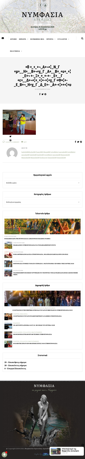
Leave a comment (12, 142)
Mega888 (46, 152)
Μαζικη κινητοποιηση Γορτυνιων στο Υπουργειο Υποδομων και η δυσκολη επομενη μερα (45, 274)
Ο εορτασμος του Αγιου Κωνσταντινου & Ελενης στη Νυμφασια (37, 316)
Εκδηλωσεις (17, 332)
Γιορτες (33, 308)
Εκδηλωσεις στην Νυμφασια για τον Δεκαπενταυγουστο (34, 245)
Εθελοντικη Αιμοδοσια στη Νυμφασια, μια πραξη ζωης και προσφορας (40, 254)
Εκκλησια (23, 314)
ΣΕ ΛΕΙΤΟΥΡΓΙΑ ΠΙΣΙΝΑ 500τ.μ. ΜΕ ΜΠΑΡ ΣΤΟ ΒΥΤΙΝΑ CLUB (34, 325)
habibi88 (24, 152)
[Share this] (39, 94)
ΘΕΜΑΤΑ (22, 39)
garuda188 (63, 152)
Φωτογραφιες (50, 308)
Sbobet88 (32, 152)
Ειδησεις (16, 323)
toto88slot (55, 152)
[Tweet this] (42, 94)
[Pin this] (45, 94)
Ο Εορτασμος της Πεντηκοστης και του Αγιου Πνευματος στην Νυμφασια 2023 (42, 310)
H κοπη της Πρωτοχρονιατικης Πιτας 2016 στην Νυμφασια (35, 343)
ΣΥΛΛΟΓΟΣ (62, 39)
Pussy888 (39, 152)
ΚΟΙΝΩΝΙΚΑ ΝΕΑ (37, 39)
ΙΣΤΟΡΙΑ (49, 39)
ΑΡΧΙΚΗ (13, 39)
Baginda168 (65, 155)
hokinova (43, 157)
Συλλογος (40, 308)
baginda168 (52, 157)
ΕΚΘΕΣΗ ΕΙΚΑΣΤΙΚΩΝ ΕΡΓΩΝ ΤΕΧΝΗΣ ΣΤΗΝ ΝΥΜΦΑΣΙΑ (32, 334)
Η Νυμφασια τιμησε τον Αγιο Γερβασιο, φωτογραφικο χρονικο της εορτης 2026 (43, 263)
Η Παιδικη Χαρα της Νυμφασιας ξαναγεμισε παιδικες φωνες (27, 239)
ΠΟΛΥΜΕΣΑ (15, 51)
